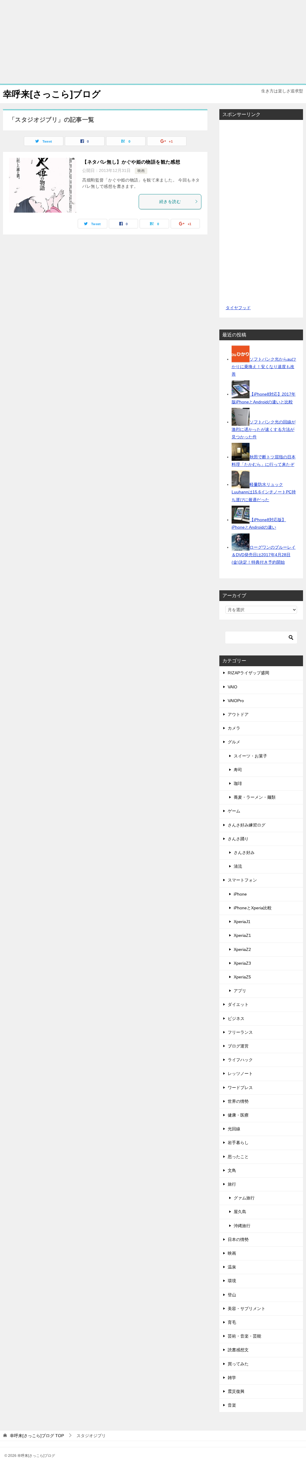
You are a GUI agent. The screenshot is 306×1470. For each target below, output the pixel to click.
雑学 (232, 1377)
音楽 (232, 1405)
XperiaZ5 (242, 977)
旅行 (232, 1184)
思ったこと (238, 1156)
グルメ (234, 741)
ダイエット (238, 1004)
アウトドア (238, 714)
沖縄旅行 (242, 1225)
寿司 (238, 769)
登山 (232, 1294)
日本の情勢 (238, 1239)
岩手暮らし (238, 1142)
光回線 (234, 1128)
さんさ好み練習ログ (246, 825)
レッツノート (240, 1073)
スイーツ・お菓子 (250, 756)
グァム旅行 (244, 1197)
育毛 (232, 1322)
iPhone (240, 894)
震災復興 (236, 1391)
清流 (238, 866)
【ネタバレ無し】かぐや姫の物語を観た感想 (131, 161)
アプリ (240, 990)
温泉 (232, 1267)
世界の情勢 (238, 1101)
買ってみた (238, 1363)
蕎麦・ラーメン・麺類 (255, 797)
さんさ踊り (238, 838)
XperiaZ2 (242, 949)
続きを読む (170, 201)
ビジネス (236, 1018)
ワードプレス (240, 1087)
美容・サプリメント (246, 1308)
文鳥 (232, 1170)
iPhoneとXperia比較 (253, 907)
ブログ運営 (238, 1046)
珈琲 (238, 783)
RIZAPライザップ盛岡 (248, 672)
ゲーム (234, 811)
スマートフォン (242, 880)
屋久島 (240, 1211)
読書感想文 (238, 1349)
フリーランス (240, 1032)
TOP (37, 1435)
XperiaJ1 (242, 921)
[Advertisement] (153, 42)
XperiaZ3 (242, 963)
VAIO (232, 686)
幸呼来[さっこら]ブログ (52, 94)
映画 (141, 171)
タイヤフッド (238, 307)
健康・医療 (238, 1115)
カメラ (234, 728)
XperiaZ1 (242, 935)
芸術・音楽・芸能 (244, 1336)
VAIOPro (236, 700)
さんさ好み (244, 852)
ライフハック (240, 1059)
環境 (232, 1280)
